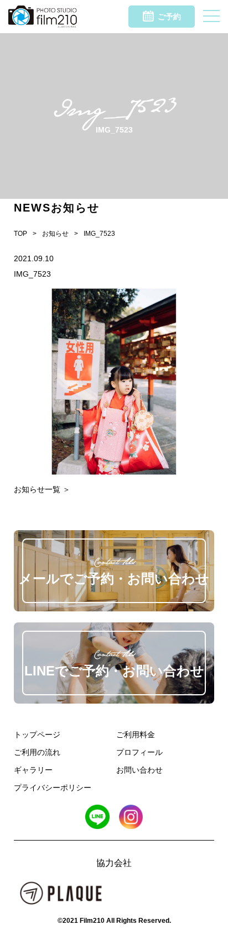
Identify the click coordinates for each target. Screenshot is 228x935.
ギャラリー (33, 769)
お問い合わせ (139, 769)
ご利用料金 (135, 734)
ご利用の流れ (37, 752)
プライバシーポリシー (52, 787)
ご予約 (169, 16)
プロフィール (139, 752)
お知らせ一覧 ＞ (42, 489)
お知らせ (55, 233)
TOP (20, 233)
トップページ (37, 734)
